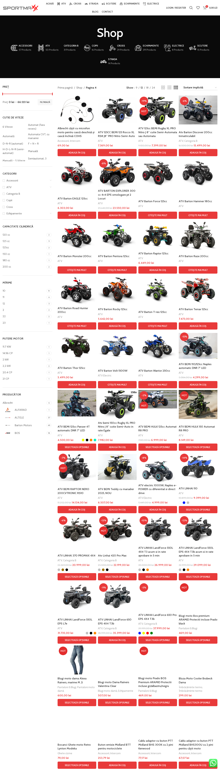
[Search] (191, 7)
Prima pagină (65, 87)
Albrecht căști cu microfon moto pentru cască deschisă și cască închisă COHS (76, 132)
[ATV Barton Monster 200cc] (77, 235)
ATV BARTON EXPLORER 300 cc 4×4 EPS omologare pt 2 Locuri (116, 194)
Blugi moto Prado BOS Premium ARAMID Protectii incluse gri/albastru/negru (155, 682)
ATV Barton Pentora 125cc (113, 256)
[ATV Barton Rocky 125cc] (117, 289)
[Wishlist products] (198, 7)
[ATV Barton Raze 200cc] (198, 235)
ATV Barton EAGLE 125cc (73, 198)
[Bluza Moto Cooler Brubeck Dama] (198, 659)
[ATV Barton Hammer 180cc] (198, 172)
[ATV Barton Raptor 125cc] (157, 235)
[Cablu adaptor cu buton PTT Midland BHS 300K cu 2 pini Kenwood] (157, 722)
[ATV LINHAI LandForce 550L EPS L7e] (77, 596)
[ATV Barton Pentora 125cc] (117, 235)
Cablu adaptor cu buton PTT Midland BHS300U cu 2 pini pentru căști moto (196, 744)
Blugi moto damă (107, 690)
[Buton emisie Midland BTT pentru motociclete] (117, 722)
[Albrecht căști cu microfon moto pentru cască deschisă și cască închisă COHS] (77, 109)
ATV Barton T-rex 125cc (152, 312)
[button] (77, 152)
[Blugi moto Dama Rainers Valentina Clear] (117, 659)
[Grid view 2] (163, 87)
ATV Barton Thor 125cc (71, 368)
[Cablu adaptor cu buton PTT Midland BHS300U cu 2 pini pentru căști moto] (198, 722)
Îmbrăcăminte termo (190, 687)
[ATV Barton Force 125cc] (157, 172)
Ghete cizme (65, 753)
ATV (9, 187)
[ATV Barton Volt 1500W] (117, 345)
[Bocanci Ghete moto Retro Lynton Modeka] (77, 724)
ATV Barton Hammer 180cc (195, 201)
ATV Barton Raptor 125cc (153, 253)
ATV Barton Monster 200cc (74, 256)
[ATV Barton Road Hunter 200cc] (77, 289)
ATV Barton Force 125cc (152, 201)
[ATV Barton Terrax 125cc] (198, 289)
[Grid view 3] (169, 87)
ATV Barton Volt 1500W (112, 370)
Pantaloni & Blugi (188, 628)
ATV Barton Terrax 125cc (193, 309)
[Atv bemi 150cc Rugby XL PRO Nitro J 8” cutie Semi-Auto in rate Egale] (117, 404)
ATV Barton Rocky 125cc (112, 309)
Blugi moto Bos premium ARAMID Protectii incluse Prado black (198, 619)
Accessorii (12, 180)
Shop (79, 87)
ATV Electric (104, 375)
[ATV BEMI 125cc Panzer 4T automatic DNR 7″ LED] (77, 403)
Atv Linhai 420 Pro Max (112, 555)
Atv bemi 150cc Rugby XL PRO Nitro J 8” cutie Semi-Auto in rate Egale (116, 426)
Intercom (75, 140)
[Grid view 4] (176, 87)
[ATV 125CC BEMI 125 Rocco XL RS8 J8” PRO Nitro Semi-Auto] (117, 109)
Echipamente (14, 213)
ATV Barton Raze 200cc (193, 256)
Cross (9, 207)
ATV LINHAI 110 (188, 488)
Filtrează (45, 102)
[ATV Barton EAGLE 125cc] (77, 172)
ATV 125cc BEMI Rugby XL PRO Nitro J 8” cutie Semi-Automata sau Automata (157, 132)
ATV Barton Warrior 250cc (154, 370)
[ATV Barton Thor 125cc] (77, 345)
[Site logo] (21, 7)
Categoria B (13, 193)
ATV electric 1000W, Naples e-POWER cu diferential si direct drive (157, 489)
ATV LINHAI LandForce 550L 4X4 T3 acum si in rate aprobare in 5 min (155, 551)
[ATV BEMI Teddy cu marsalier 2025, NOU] (117, 466)
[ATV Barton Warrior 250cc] (157, 345)
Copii (9, 200)
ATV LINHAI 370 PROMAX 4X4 (76, 555)
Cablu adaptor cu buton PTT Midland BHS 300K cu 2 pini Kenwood (155, 744)
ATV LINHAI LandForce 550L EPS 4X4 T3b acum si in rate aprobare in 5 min (196, 551)
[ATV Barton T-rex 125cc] (157, 289)
